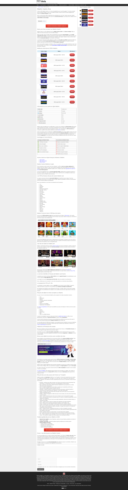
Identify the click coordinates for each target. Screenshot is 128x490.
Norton (59, 129)
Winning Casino (44, 53)
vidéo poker (67, 215)
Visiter (91, 10)
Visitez (72, 55)
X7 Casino (44, 68)
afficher (44, 21)
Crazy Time (72, 270)
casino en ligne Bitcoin (43, 306)
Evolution (68, 269)
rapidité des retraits (62, 316)
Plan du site (72, 483)
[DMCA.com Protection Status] (64, 488)
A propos (67, 483)
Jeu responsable (78, 483)
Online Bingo (43, 89)
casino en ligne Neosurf (41, 324)
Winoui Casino (42, 162)
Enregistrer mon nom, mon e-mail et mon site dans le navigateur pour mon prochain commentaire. (57, 466)
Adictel (65, 486)
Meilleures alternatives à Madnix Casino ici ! (57, 25)
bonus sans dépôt (46, 340)
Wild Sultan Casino (43, 160)
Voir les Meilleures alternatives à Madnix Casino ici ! (57, 429)
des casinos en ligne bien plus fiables (59, 45)
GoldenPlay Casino (43, 95)
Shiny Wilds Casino (44, 79)
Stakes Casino (44, 63)
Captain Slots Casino (44, 84)
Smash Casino (44, 58)
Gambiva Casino (44, 74)
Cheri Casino (42, 159)
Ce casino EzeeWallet (41, 370)
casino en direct (56, 245)
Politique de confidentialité (60, 483)
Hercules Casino (44, 100)
